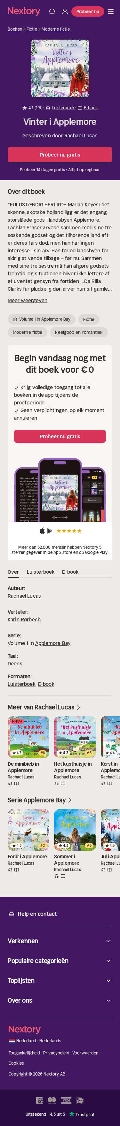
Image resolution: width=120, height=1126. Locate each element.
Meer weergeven (27, 300)
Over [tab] (13, 572)
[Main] (110, 11)
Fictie (32, 29)
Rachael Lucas (81, 135)
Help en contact (37, 913)
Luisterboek (22, 684)
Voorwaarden (85, 1053)
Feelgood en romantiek (78, 332)
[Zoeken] (52, 11)
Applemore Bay (52, 643)
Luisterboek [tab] (41, 572)
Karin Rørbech (24, 619)
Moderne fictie (56, 29)
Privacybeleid (56, 1053)
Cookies (16, 1063)
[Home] (27, 11)
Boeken (15, 29)
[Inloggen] (65, 11)
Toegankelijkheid (24, 1053)
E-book (46, 684)
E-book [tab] (70, 572)
